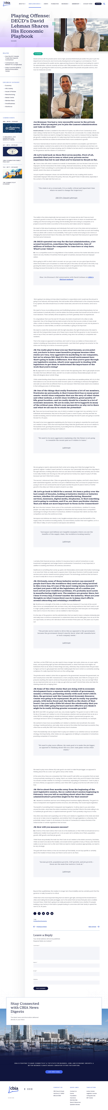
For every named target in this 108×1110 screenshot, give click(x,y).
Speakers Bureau (75, 1104)
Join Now (98, 3)
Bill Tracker (90, 1098)
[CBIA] (6, 4)
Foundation (55, 4)
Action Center (91, 1091)
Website (35, 979)
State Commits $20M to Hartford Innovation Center (13, 69)
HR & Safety (9, 88)
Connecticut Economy (40, 921)
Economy (8, 85)
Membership (75, 4)
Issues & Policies (10, 91)
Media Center (9, 97)
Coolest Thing (87, 4)
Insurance (65, 4)
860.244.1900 (57, 1096)
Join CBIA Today (54, 1072)
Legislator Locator (92, 1093)
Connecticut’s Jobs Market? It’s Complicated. (13, 64)
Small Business (10, 103)
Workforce (8, 106)
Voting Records (91, 1096)
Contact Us (73, 1091)
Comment (36, 945)
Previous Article (42, 927)
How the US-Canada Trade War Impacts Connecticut (12, 58)
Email (35, 971)
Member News (10, 100)
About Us (22, 4)
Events (46, 4)
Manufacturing (10, 94)
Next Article (92, 927)
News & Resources (34, 4)
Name (35, 962)
